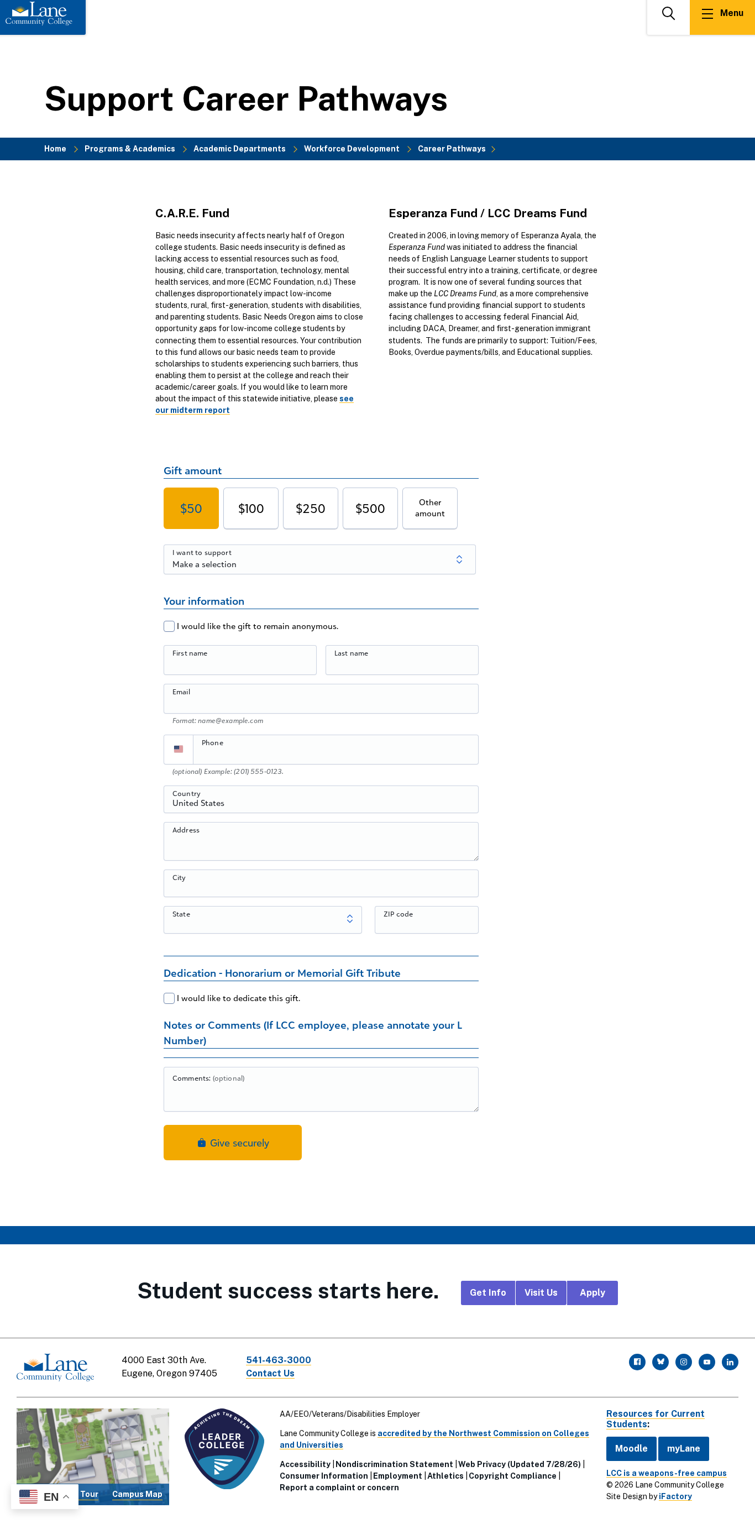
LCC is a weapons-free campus (666, 1473)
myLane (683, 1448)
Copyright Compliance (513, 1475)
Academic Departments (239, 148)
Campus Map (137, 1494)
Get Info (488, 1292)
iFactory (675, 1496)
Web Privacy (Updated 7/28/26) (519, 1464)
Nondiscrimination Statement (394, 1464)
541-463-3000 (278, 1360)
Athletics (445, 1475)
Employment (397, 1475)
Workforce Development (352, 148)
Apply (592, 1292)
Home (55, 148)
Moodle (631, 1448)
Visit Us (541, 1292)
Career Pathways (452, 148)
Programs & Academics (130, 148)
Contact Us (270, 1373)
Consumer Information (324, 1475)
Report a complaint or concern (339, 1487)
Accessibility (305, 1464)
